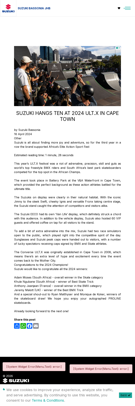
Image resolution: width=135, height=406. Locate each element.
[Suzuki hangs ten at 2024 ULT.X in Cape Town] (67, 75)
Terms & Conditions (48, 400)
